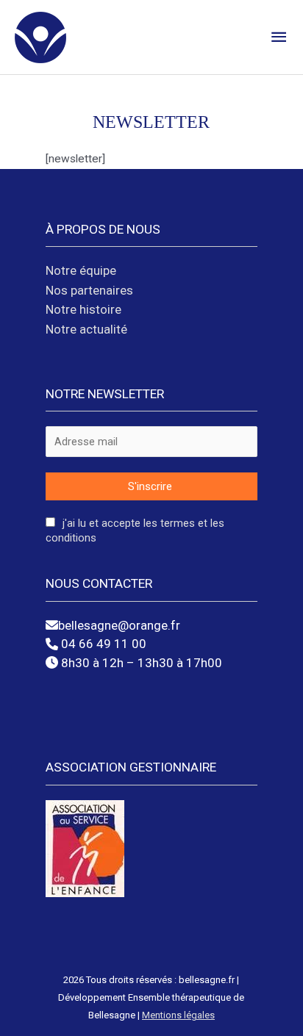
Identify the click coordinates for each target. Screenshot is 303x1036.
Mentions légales (178, 1015)
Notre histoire (83, 309)
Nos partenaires (89, 290)
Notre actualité (86, 329)
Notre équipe (81, 270)
